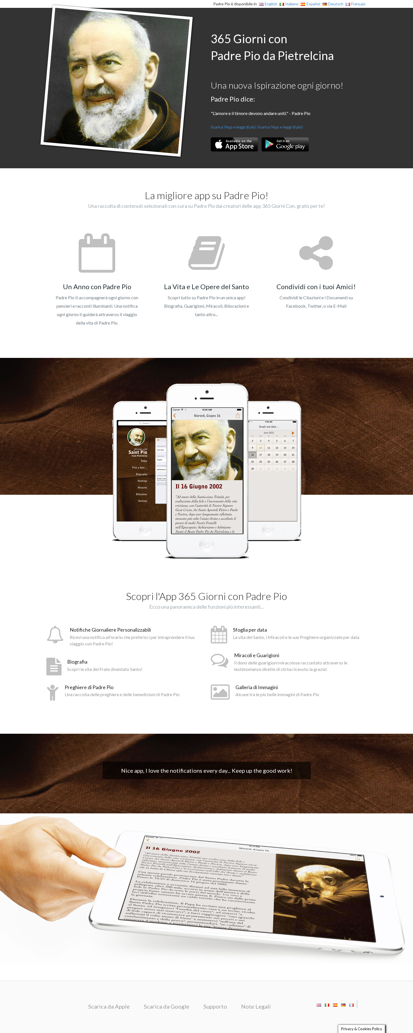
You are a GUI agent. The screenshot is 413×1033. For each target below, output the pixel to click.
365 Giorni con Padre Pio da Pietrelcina (272, 47)
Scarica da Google (166, 1006)
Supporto (215, 1006)
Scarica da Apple (109, 1006)
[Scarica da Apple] (234, 144)
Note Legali (256, 1006)
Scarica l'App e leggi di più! (234, 127)
